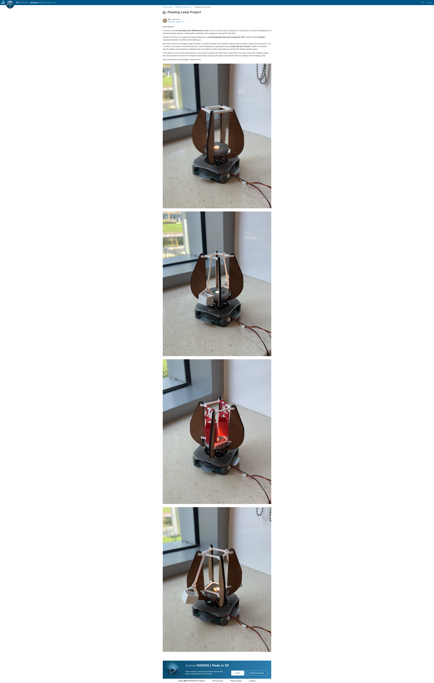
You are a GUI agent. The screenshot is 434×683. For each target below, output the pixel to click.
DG (169, 19)
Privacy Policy (236, 681)
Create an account (256, 673)
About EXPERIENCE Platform (191, 681)
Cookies (252, 681)
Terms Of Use (217, 681)
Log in (237, 673)
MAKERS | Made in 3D (176, 22)
